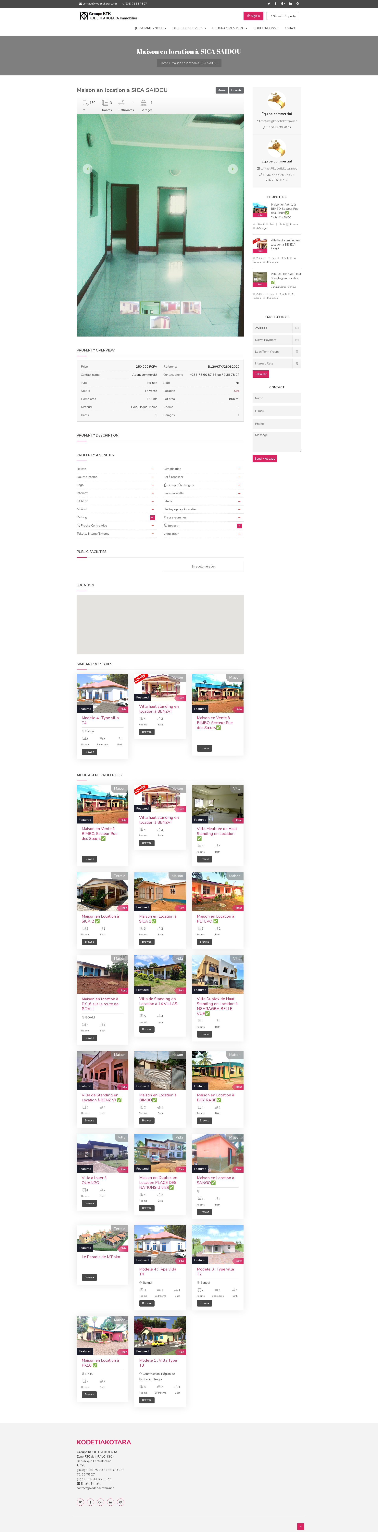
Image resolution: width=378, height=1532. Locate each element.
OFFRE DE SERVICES (188, 28)
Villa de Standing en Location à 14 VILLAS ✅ (158, 1003)
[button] (160, 619)
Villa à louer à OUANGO (94, 1180)
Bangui (275, 248)
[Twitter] (268, 4)
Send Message (265, 458)
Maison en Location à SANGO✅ (215, 1180)
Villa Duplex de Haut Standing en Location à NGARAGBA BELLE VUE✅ (217, 1006)
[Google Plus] (283, 4)
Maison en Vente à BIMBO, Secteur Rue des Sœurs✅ (215, 722)
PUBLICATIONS (265, 28)
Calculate (261, 374)
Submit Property (284, 16)
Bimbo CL (276, 217)
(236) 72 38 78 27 (135, 4)
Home (164, 63)
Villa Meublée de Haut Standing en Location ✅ (217, 833)
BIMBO (287, 217)
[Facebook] (275, 4)
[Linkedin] (290, 4)
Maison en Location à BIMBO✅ (157, 1097)
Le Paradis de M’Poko (101, 1256)
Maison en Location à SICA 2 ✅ (100, 919)
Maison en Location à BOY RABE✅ (215, 1097)
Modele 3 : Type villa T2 (215, 1272)
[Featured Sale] (102, 693)
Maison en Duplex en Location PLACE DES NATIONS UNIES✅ (158, 1182)
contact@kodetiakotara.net (99, 4)
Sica (237, 391)
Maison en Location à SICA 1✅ (157, 919)
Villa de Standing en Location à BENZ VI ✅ (102, 1097)
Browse (89, 752)
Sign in (255, 16)
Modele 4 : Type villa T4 (100, 720)
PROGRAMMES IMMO (228, 28)
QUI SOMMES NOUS (149, 28)
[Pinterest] (297, 4)
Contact (290, 28)
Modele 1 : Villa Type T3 (158, 1363)
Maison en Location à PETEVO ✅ (215, 919)
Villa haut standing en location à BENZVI (159, 709)
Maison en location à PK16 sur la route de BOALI (100, 1004)
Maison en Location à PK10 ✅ (100, 1363)
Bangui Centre (278, 286)
